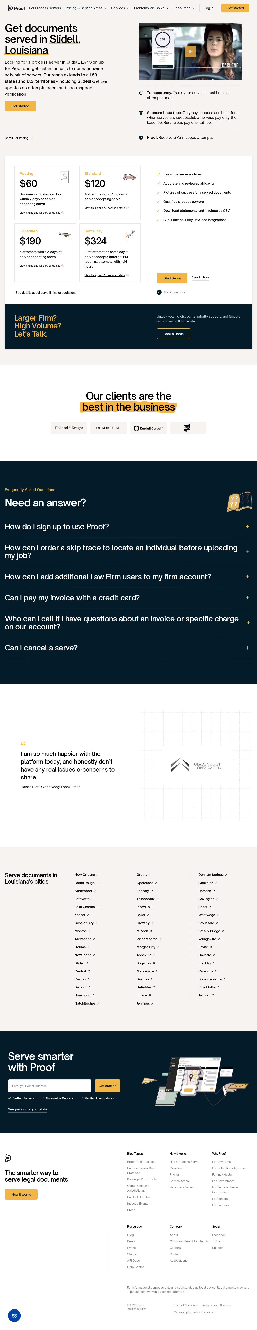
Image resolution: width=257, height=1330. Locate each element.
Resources (181, 8)
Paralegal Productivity (142, 1179)
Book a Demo (174, 334)
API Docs (133, 1260)
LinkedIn (217, 1247)
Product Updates (138, 1197)
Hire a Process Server (184, 1161)
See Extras (200, 277)
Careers (175, 1247)
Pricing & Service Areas (84, 8)
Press (131, 1210)
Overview (176, 1168)
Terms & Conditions (186, 1305)
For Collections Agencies (229, 1168)
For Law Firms (221, 1161)
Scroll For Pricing (16, 138)
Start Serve (172, 278)
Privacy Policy (209, 1305)
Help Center (135, 1267)
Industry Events (137, 1203)
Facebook (219, 1235)
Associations (178, 1260)
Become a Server (182, 1187)
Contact (175, 1254)
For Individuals (222, 1174)
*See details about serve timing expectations (45, 292)
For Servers (220, 1198)
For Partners (220, 1205)
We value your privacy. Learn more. (194, 1312)
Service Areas (179, 1181)
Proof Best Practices (141, 1161)
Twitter (216, 1241)
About (174, 1235)
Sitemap (225, 1305)
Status (131, 1254)
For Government (223, 1181)
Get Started (20, 106)
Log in (208, 8)
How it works (21, 1194)
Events (132, 1247)
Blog (130, 1235)
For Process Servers (45, 8)
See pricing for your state (27, 1109)
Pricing (174, 1174)
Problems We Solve (149, 8)
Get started (235, 8)
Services (118, 8)
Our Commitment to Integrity (189, 1241)
